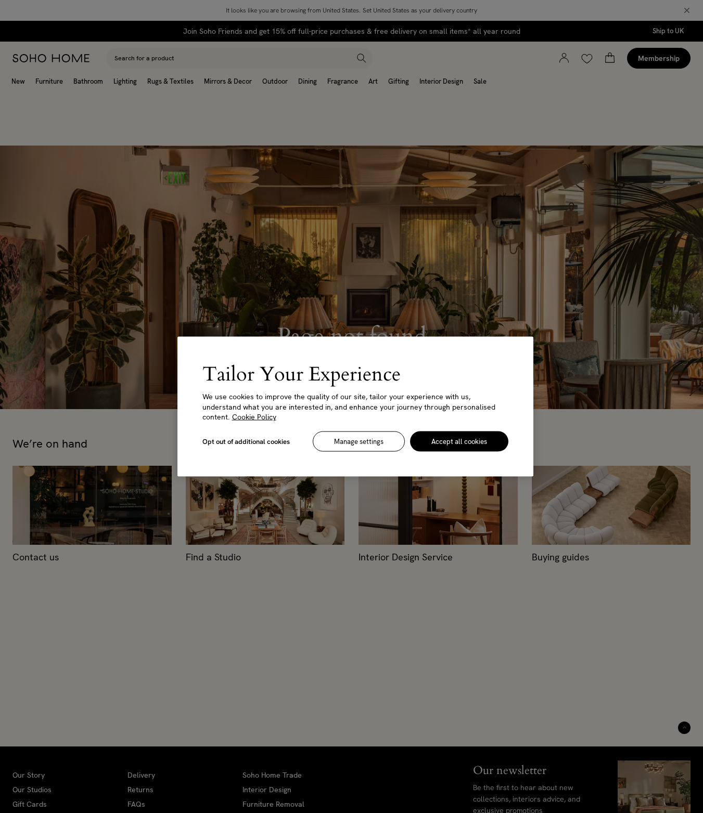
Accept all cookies (459, 441)
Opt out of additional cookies (246, 441)
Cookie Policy (254, 417)
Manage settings (359, 441)
